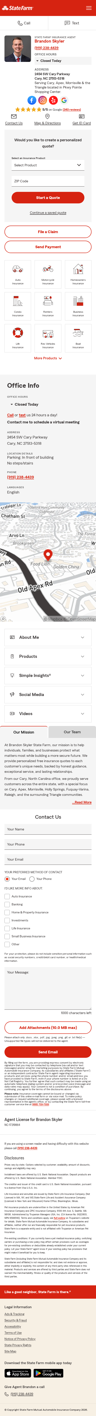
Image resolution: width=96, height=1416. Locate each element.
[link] (24, 8)
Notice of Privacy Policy (19, 1339)
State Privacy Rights (17, 1345)
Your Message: (18, 972)
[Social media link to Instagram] (42, 100)
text (22, 415)
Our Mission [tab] (23, 732)
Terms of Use (13, 1332)
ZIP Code (21, 181)
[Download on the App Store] (17, 1373)
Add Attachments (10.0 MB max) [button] (48, 1028)
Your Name (15, 829)
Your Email (15, 859)
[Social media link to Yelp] (53, 100)
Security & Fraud (15, 1320)
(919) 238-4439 (46, 48)
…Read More (82, 802)
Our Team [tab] (72, 732)
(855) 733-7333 (40, 1104)
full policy (59, 1218)
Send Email (48, 1052)
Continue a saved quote (48, 212)
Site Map (10, 1351)
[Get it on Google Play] (48, 1373)
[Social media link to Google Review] (64, 100)
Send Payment (48, 247)
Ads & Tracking (14, 1314)
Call (10, 415)
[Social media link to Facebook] (31, 100)
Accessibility (12, 1326)
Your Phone (16, 844)
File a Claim (48, 232)
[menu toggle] (88, 8)
